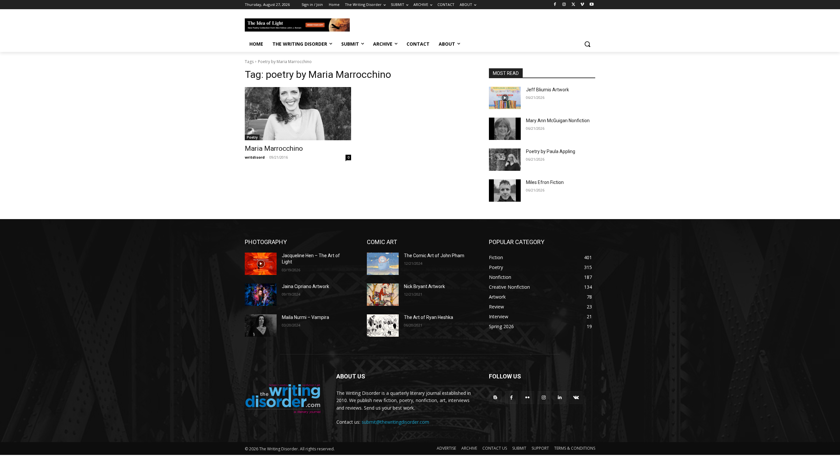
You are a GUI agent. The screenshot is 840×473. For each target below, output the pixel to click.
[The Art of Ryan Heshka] (383, 325)
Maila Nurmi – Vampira (305, 317)
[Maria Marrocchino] (298, 113)
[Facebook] (555, 5)
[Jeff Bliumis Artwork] (505, 98)
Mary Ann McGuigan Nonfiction (558, 120)
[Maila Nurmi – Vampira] (261, 325)
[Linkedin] (560, 397)
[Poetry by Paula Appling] (505, 159)
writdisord (255, 157)
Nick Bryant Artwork (424, 286)
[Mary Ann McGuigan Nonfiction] (505, 129)
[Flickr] (527, 397)
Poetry (252, 137)
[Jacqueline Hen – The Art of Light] (261, 264)
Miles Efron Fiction (545, 182)
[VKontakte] (576, 397)
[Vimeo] (582, 5)
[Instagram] (564, 5)
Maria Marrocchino (274, 148)
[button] (587, 44)
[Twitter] (573, 5)
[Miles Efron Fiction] (505, 190)
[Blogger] (495, 397)
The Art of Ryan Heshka (428, 317)
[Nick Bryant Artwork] (383, 294)
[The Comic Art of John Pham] (383, 264)
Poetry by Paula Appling (550, 151)
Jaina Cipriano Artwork (305, 286)
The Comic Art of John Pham (434, 255)
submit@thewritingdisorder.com (395, 422)
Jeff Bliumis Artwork (547, 89)
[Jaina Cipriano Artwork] (261, 294)
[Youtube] (591, 5)
